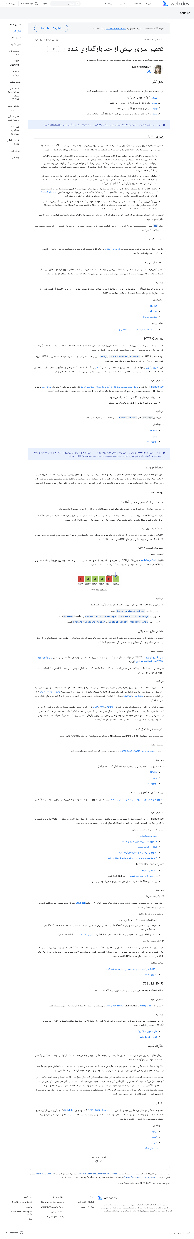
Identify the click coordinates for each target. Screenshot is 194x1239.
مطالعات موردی (57, 1211)
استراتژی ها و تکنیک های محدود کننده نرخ (138, 329)
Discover (137, 3)
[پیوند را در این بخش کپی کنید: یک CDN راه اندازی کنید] (139, 528)
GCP (42, 691)
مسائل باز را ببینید (88, 1206)
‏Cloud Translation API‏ (116, 28)
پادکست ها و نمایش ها (55, 1216)
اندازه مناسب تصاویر (148, 836)
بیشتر (109, 3)
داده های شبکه (151, 1148)
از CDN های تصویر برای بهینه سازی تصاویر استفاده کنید (131, 969)
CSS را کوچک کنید (148, 1036)
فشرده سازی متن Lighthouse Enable (138, 751)
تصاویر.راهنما (151, 974)
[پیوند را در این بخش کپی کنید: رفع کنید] (153, 282)
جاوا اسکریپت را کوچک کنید (144, 1031)
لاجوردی (153, 1142)
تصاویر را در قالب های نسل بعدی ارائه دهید (138, 852)
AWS (49, 691)
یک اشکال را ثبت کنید (86, 1202)
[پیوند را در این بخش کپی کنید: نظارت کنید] (145, 1046)
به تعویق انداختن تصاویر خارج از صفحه (139, 841)
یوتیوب (29, 1206)
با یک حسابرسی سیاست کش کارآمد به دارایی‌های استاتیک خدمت (109, 386)
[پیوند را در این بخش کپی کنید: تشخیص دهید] (148, 380)
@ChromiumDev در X (22, 1202)
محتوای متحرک (87, 934)
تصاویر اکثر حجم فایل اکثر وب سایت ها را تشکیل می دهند (137, 799)
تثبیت (154, 102)
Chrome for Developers (52, 1202)
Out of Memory (49, 192)
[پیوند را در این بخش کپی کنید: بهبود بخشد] (145, 492)
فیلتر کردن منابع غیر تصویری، (140, 875)
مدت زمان (46, 386)
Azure (57, 691)
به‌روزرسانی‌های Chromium (52, 1206)
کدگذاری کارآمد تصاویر (147, 846)
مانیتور (154, 113)
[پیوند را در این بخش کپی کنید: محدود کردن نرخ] (141, 262)
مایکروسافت (151, 441)
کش (96, 367)
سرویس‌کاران (152, 367)
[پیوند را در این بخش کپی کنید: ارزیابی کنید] (144, 136)
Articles (185, 13)
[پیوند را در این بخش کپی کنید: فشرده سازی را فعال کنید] (132, 729)
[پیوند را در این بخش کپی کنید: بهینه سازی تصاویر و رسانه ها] (127, 792)
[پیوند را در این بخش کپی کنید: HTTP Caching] (141, 339)
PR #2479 (55, 124)
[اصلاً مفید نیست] (36, 39)
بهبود (155, 108)
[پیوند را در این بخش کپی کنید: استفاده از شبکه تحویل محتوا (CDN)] (117, 502)
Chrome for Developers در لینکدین (20, 1212)
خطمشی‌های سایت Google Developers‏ (139, 1177)
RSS (30, 1219)
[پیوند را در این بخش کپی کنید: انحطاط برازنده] (143, 468)
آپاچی (154, 436)
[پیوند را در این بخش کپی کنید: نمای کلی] (149, 81)
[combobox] (65, 3)
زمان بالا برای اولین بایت (153, 657)
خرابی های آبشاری (112, 248)
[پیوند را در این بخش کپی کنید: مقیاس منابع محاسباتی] (135, 631)
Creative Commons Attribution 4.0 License (97, 1173)
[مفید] (41, 39)
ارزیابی (154, 97)
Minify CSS (145, 1005)
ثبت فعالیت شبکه (149, 870)
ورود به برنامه (9, 3)
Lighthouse (157, 386)
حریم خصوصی (176, 1232)
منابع (150, 3)
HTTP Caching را (82, 456)
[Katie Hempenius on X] (149, 72)
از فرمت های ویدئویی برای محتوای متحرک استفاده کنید (132, 857)
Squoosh (81, 902)
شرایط (187, 1232)
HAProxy (152, 311)
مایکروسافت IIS (150, 316)
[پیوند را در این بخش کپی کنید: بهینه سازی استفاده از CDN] (135, 548)
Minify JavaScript (114, 1005)
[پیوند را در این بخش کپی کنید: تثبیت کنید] (146, 239)
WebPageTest (148, 560)
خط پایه (122, 3)
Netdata (68, 1110)
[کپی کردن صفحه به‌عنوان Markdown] (54, 49)
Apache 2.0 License (45, 1173)
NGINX (153, 306)
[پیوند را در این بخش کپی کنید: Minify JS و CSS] (140, 984)
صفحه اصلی (159, 39)
